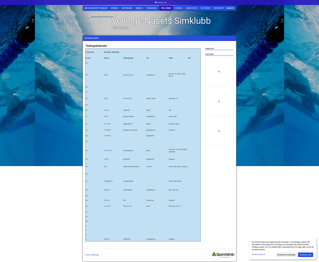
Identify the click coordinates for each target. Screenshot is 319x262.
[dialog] (283, 248)
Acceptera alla (305, 255)
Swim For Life (128, 75)
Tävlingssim (151, 8)
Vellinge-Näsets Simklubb (96, 8)
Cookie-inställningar (92, 255)
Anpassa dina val (258, 254)
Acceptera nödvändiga (286, 255)
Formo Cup (127, 98)
